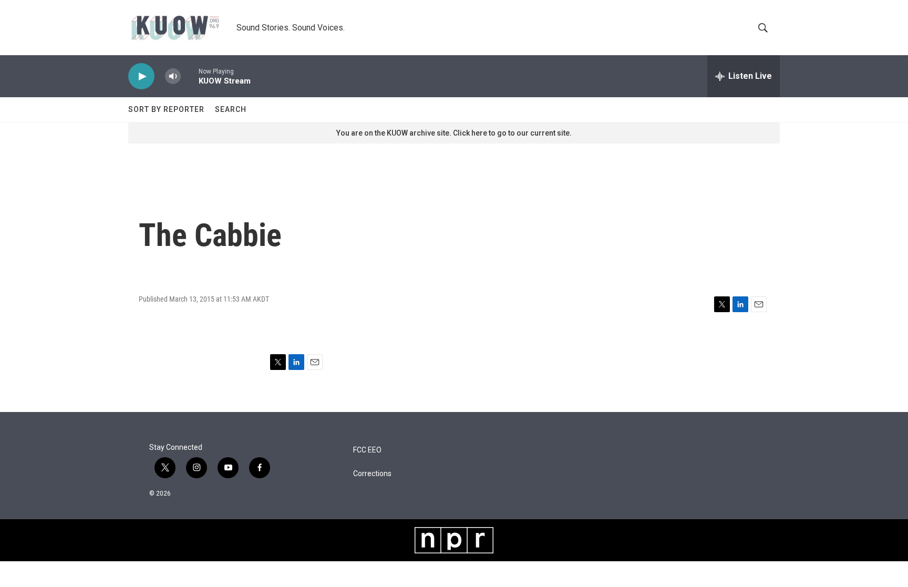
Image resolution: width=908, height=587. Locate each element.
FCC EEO (367, 450)
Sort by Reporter (166, 109)
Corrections (372, 474)
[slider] (189, 75)
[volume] (173, 76)
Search (230, 109)
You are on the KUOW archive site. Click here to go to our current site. (454, 133)
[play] (141, 76)
